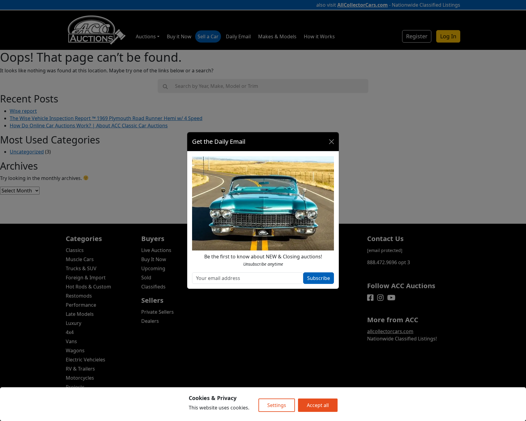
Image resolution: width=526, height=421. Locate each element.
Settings (276, 405)
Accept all (318, 405)
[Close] (331, 142)
